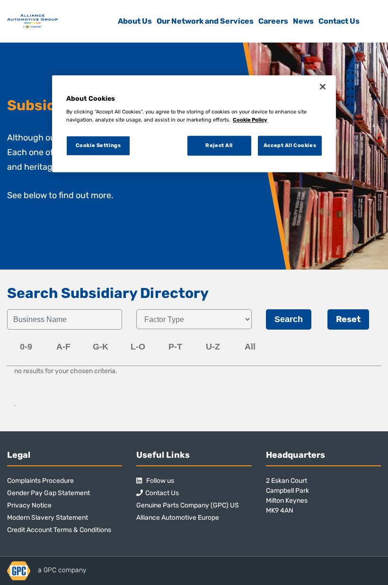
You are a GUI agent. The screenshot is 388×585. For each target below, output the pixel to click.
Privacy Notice (29, 505)
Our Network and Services (205, 21)
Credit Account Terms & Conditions (59, 530)
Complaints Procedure (40, 481)
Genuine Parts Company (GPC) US (187, 505)
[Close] (322, 86)
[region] (194, 124)
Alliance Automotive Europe (177, 518)
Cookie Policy (250, 119)
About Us (135, 21)
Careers (273, 21)
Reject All (219, 145)
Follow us (159, 481)
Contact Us (339, 21)
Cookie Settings (98, 145)
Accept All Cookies (290, 145)
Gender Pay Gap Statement (48, 493)
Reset (348, 319)
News (303, 21)
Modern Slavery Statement (47, 518)
